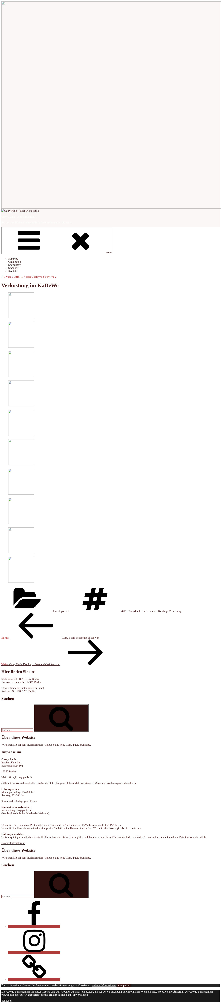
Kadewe (152, 611)
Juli (144, 611)
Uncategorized (61, 611)
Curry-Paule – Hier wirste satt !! (18, 216)
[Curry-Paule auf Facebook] (34, 926)
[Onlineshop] (34, 979)
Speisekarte (14, 264)
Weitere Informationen (104, 985)
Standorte (13, 267)
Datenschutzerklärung (13, 843)
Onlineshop (14, 261)
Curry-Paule (49, 276)
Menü (109, 252)
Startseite (13, 258)
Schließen (6, 1000)
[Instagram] (34, 952)
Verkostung (175, 611)
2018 (123, 611)
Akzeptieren (124, 985)
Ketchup (162, 611)
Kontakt (12, 271)
